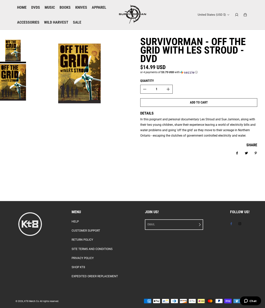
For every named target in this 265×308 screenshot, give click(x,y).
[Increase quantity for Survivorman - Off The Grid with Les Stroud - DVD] (168, 89)
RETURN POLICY (82, 239)
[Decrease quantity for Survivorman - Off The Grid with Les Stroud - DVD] (144, 89)
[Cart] (245, 14)
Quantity (147, 81)
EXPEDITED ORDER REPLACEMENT (95, 276)
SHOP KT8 (78, 267)
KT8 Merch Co (31, 301)
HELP (75, 221)
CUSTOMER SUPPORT (86, 230)
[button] (198, 72)
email (151, 224)
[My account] (236, 14)
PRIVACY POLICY (83, 258)
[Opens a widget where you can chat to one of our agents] (250, 301)
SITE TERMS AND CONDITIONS (92, 249)
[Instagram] (240, 223)
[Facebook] (231, 223)
